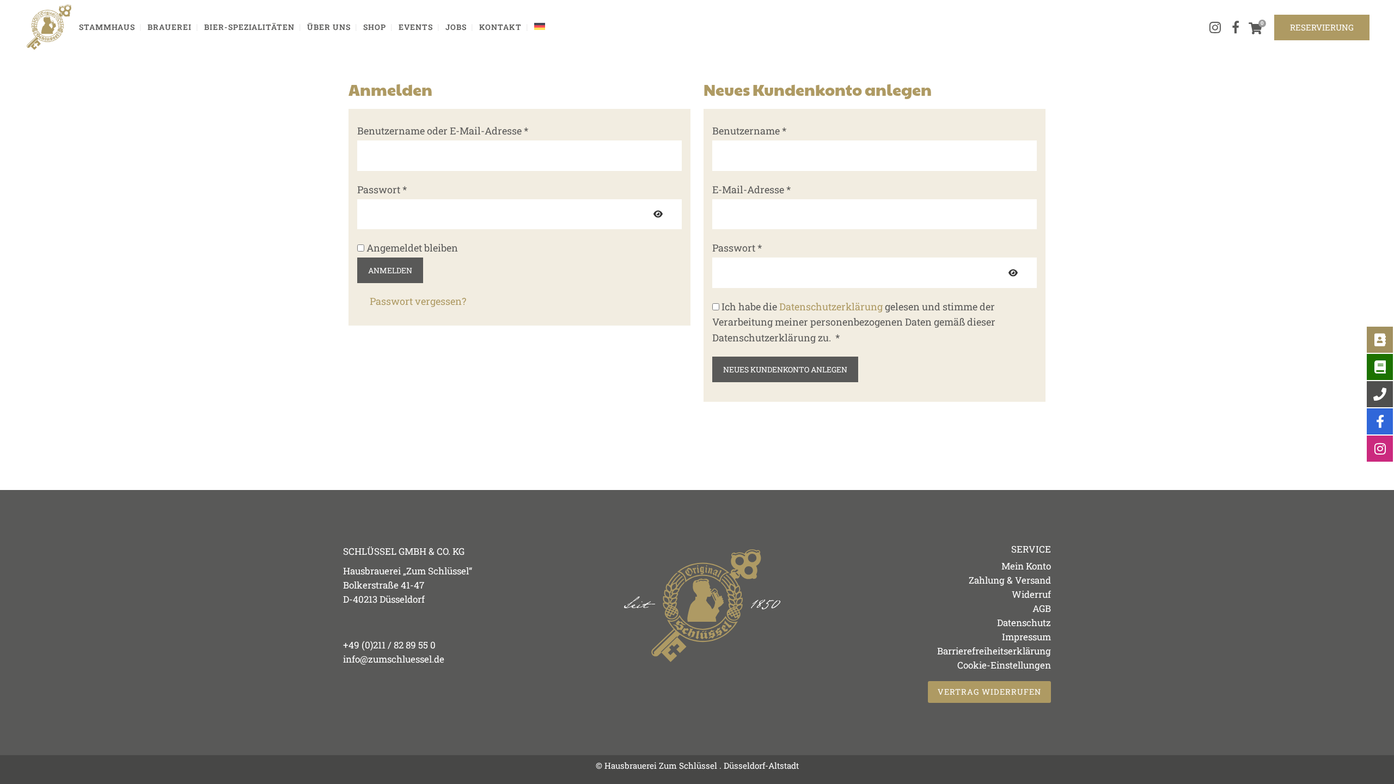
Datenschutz (1024, 622)
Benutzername (777, 130)
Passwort (410, 189)
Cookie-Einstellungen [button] (1004, 665)
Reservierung (1322, 27)
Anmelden (390, 270)
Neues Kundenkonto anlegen (785, 369)
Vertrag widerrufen (989, 692)
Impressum (1026, 636)
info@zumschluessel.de (393, 659)
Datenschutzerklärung (831, 306)
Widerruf (1031, 594)
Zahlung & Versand (1010, 580)
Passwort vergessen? (418, 301)
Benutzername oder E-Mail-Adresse (470, 130)
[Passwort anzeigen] (658, 214)
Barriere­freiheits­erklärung (994, 651)
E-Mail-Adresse (779, 189)
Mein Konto (1026, 566)
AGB (1041, 608)
